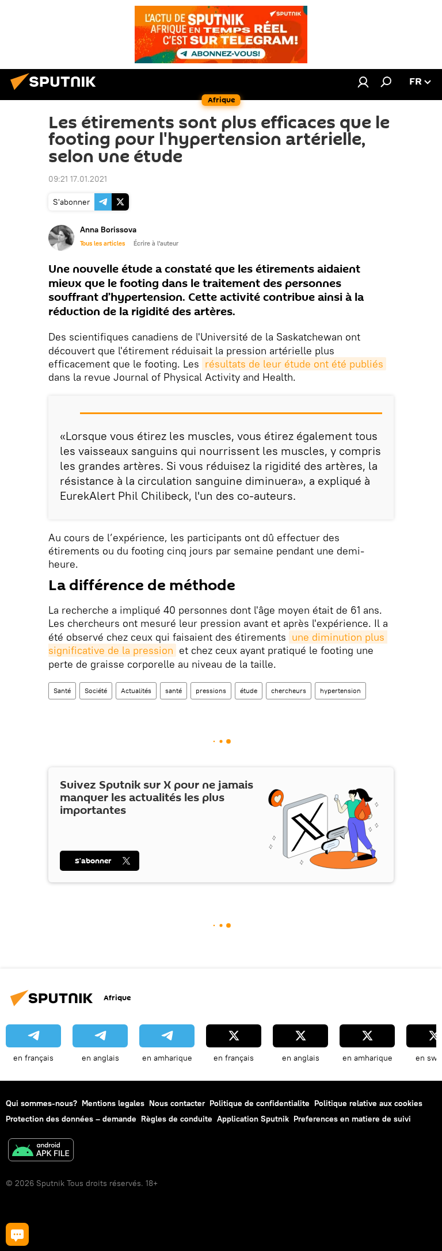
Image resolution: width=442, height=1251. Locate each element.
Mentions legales (113, 1103)
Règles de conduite (176, 1119)
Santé (62, 690)
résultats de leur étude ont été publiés (294, 363)
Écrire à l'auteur (156, 243)
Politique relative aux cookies (368, 1103)
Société (96, 690)
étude (248, 690)
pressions (211, 690)
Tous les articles (102, 243)
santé (173, 690)
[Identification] (363, 81)
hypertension (340, 690)
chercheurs (288, 690)
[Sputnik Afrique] (56, 91)
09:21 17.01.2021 (77, 179)
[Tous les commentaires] (17, 1234)
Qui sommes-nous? (41, 1103)
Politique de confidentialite (259, 1103)
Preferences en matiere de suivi (352, 1119)
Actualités (136, 690)
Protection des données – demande (71, 1119)
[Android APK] (41, 1151)
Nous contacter (177, 1103)
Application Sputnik (253, 1119)
